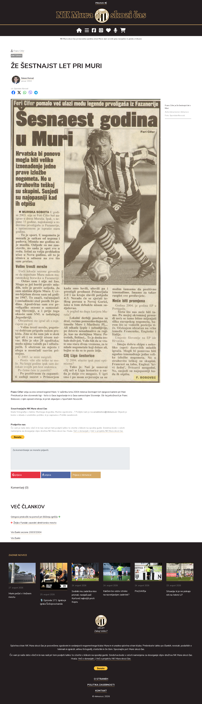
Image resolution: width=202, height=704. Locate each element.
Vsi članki (15, 538)
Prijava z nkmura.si (82, 475)
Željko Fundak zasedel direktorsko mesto (34, 522)
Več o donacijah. (81, 430)
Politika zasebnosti (101, 684)
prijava (18, 475)
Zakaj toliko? (101, 631)
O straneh (101, 679)
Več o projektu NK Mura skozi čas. (107, 430)
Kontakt (101, 690)
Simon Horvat (27, 78)
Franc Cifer (18, 51)
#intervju (16, 55)
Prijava (100, 2)
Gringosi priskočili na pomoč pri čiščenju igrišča (34, 517)
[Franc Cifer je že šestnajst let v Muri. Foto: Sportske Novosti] (85, 240)
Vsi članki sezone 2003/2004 (26, 532)
